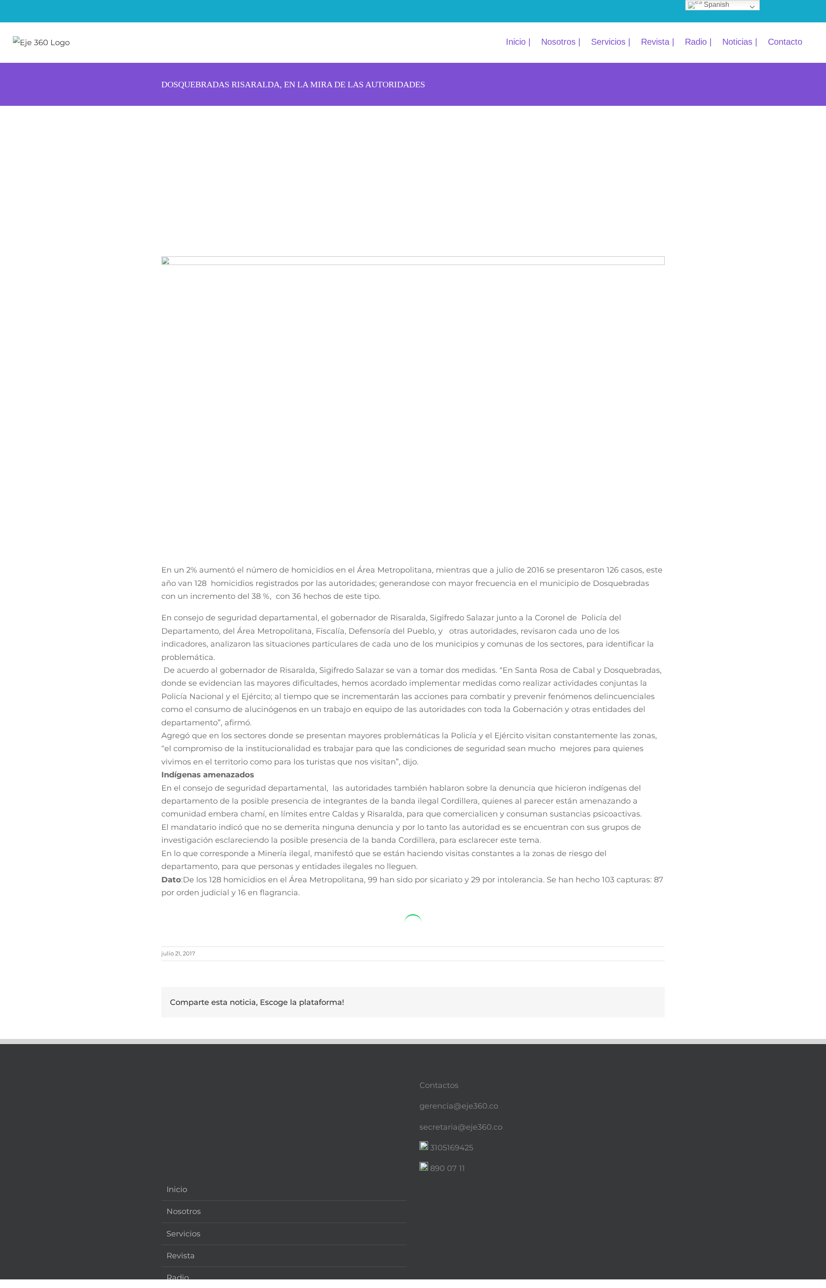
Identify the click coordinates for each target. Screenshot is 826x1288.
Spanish (715, 4)
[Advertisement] (413, 170)
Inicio (176, 1189)
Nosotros (183, 1211)
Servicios (183, 1234)
